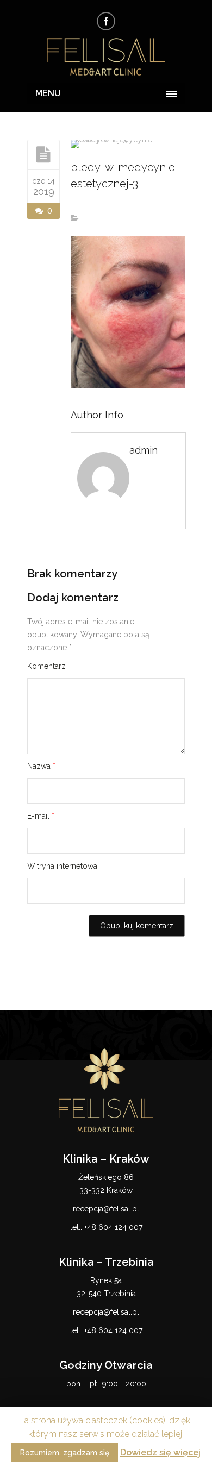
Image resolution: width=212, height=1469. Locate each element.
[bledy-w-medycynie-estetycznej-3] (43, 154)
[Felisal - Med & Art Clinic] (106, 57)
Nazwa (41, 766)
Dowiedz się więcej (160, 1452)
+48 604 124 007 (113, 1227)
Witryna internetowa (62, 866)
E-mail (40, 816)
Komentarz (46, 666)
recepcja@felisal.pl (106, 1208)
